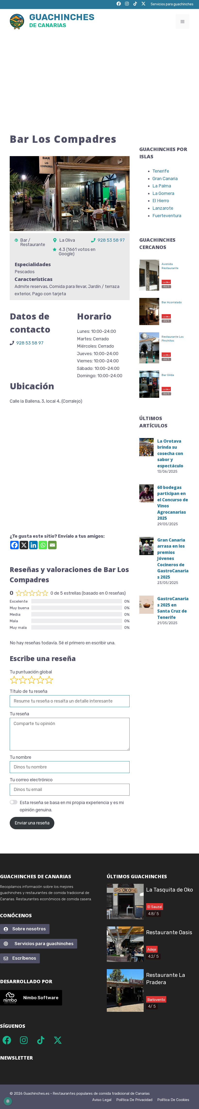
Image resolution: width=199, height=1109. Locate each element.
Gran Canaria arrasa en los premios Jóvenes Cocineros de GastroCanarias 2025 (173, 558)
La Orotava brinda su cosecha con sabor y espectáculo (170, 453)
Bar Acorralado (172, 302)
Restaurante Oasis (169, 932)
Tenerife (160, 171)
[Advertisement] (99, 70)
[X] (24, 545)
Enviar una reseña (32, 823)
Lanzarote (162, 208)
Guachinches (61, 21)
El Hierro (160, 200)
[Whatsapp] (43, 545)
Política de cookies (173, 1100)
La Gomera (163, 193)
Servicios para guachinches (172, 4)
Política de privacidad (134, 1100)
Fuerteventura (166, 215)
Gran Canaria (165, 178)
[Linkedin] (33, 545)
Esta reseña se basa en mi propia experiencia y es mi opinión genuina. (72, 806)
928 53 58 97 (111, 240)
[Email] (52, 545)
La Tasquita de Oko (169, 890)
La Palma (161, 186)
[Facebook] (14, 545)
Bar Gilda (168, 375)
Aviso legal (101, 1100)
